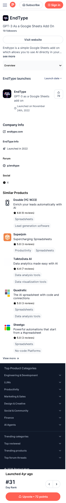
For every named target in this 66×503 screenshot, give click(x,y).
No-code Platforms (27, 350)
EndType (20, 91)
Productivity (23, 250)
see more (9, 56)
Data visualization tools (30, 281)
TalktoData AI (22, 259)
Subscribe (33, 5)
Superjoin (19, 234)
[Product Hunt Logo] (12, 5)
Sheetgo (19, 324)
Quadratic (20, 290)
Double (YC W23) (25, 200)
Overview (9, 65)
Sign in (55, 5)
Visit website (33, 39)
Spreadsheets (24, 219)
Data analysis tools (27, 275)
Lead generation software (32, 226)
